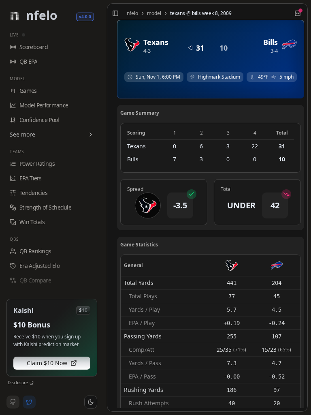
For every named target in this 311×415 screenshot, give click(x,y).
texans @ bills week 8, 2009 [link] (201, 13)
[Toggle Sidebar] (103, 207)
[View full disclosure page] (32, 383)
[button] (90, 402)
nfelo (132, 13)
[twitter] (29, 402)
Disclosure (18, 382)
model (154, 13)
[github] (12, 402)
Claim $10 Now (47, 363)
